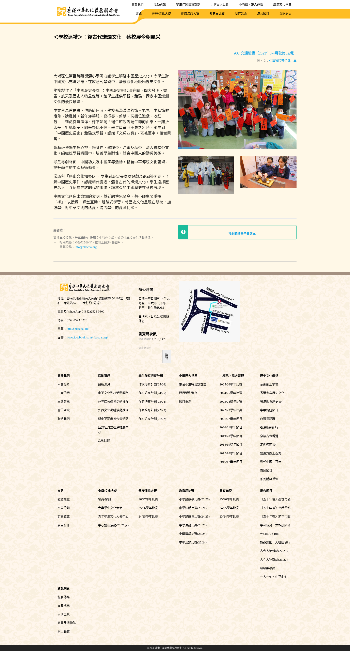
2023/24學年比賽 (231, 401)
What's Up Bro (269, 533)
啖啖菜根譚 (267, 568)
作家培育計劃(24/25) (152, 393)
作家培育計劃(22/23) (152, 410)
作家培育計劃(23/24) (152, 401)
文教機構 (64, 605)
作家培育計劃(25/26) (152, 384)
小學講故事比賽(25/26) (194, 499)
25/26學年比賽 (148, 508)
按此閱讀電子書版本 (242, 233)
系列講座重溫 (269, 479)
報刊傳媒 (64, 597)
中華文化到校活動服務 (113, 393)
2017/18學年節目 (231, 453)
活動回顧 (104, 440)
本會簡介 (64, 384)
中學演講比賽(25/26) (193, 508)
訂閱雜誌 (64, 516)
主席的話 (64, 393)
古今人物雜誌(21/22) (274, 559)
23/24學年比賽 (229, 516)
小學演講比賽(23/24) (193, 533)
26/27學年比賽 (148, 499)
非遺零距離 (267, 418)
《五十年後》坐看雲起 (275, 508)
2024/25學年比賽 (231, 393)
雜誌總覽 (64, 499)
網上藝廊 (64, 631)
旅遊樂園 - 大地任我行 (275, 542)
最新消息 (104, 384)
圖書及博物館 (67, 622)
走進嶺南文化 (269, 444)
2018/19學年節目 (231, 444)
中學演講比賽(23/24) (193, 542)
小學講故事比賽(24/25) (194, 516)
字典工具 (64, 614)
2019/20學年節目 (231, 436)
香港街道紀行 (269, 427)
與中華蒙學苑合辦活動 (113, 418)
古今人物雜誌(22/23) (274, 551)
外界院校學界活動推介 (113, 401)
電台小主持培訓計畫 (192, 384)
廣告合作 (64, 525)
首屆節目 (266, 470)
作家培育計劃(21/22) (152, 418)
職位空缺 (64, 410)
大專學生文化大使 (110, 508)
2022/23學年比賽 (231, 410)
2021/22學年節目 (231, 418)
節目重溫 (185, 401)
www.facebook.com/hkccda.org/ (87, 337)
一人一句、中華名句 (273, 576)
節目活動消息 (188, 393)
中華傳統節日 (269, 410)
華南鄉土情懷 (269, 384)
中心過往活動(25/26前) (113, 525)
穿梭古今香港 (269, 436)
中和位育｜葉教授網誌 (275, 525)
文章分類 (64, 508)
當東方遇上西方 (270, 453)
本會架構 (64, 401)
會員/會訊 (104, 499)
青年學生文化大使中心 (113, 516)
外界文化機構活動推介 (113, 410)
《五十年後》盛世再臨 (275, 499)
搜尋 (166, 356)
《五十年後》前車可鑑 (275, 516)
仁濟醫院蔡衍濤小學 (283, 60)
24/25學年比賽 (148, 516)
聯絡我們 (64, 418)
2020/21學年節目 (231, 427)
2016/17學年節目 (231, 461)
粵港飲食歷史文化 (272, 401)
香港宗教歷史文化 (272, 393)
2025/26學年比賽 (231, 384)
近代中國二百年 (270, 461)
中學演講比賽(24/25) (193, 525)
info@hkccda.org (86, 247)
